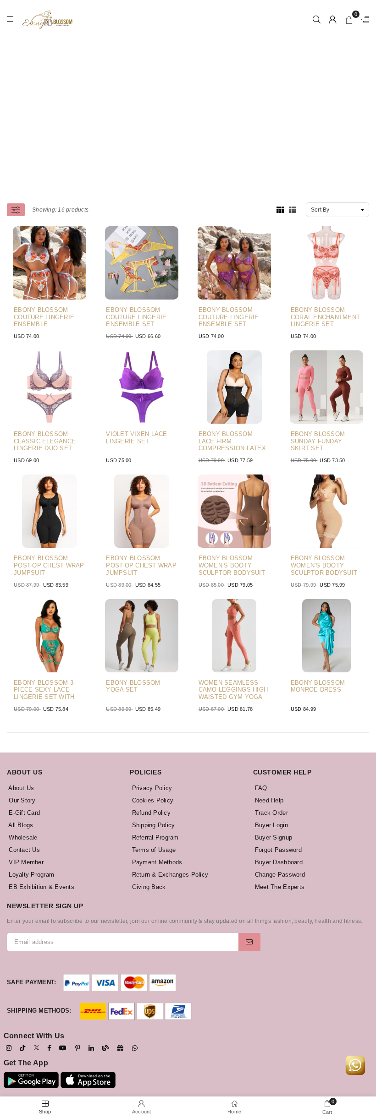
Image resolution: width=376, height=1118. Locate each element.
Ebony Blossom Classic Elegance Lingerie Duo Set (45, 441)
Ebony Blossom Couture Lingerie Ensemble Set (136, 316)
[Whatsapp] (135, 1048)
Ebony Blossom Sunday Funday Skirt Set (318, 441)
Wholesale (22, 837)
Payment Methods (156, 862)
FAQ (260, 788)
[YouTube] (63, 1048)
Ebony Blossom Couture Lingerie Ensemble (44, 316)
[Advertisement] (191, 103)
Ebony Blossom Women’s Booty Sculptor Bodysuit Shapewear (232, 565)
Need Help (268, 800)
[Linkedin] (91, 1048)
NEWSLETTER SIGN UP (45, 906)
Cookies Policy (151, 800)
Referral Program (154, 837)
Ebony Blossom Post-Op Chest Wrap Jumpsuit (49, 565)
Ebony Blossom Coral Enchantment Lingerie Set (325, 316)
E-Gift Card (23, 812)
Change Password (279, 874)
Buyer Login (270, 825)
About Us (20, 788)
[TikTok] (22, 1048)
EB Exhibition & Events (40, 886)
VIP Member (25, 862)
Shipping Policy (152, 825)
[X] (36, 1047)
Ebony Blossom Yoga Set (133, 686)
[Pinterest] (78, 1048)
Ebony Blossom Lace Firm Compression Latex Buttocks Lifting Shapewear (232, 441)
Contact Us (23, 849)
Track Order (270, 812)
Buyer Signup (272, 837)
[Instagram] (9, 1048)
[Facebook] (49, 1048)
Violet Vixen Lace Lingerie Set (136, 438)
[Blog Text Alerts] (105, 1048)
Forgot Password (277, 849)
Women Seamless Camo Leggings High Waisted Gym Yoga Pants (233, 690)
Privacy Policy (151, 788)
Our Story (21, 800)
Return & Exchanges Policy (169, 874)
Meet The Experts (278, 886)
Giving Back (148, 886)
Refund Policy (150, 812)
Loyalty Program (30, 874)
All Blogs (20, 825)
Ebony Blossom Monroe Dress (318, 686)
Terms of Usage (153, 849)
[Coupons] (120, 1048)
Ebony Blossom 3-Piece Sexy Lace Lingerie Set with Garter (44, 690)
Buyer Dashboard (278, 862)
